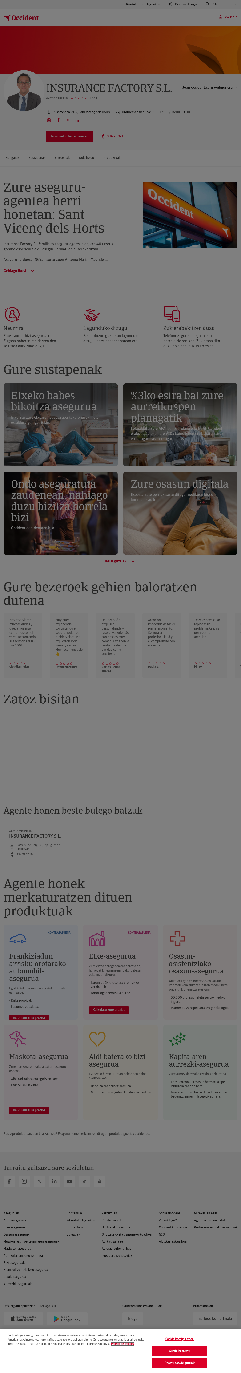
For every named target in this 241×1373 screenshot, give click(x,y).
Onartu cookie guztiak (180, 1363)
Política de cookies (122, 1344)
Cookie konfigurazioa (179, 1339)
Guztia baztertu (179, 1351)
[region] (120, 1351)
